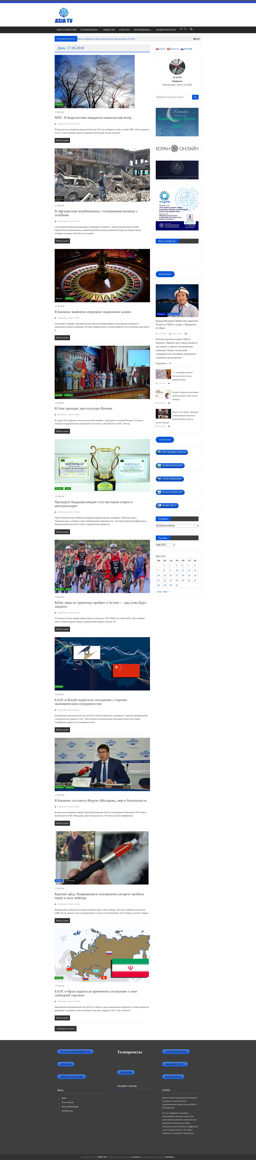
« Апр (158, 591)
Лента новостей (173, 314)
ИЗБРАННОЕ (165, 274)
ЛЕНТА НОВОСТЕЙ (66, 30)
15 (165, 575)
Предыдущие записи (66, 1029)
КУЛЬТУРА (124, 30)
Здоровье (59, 881)
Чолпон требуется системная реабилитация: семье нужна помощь (185, 396)
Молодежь (59, 589)
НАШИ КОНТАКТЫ (166, 30)
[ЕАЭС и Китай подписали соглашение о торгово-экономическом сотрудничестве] (102, 663)
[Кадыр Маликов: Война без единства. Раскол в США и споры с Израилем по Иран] (177, 300)
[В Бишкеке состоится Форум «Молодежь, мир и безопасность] (102, 764)
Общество (59, 104)
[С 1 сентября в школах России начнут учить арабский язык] (163, 374)
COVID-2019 (165, 439)
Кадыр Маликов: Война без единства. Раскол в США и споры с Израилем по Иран (177, 324)
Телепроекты (129, 1052)
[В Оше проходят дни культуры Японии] (102, 372)
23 (170, 580)
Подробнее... (162, 363)
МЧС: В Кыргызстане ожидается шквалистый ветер (93, 118)
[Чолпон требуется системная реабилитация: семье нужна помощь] (163, 393)
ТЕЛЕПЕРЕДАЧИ (88, 30)
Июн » (166, 591)
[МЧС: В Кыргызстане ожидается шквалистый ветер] (95, 81)
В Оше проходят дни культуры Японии (83, 408)
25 (183, 580)
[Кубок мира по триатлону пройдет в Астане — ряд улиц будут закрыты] (102, 566)
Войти (64, 1098)
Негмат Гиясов (176, 334)
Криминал (59, 298)
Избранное (161, 314)
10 (177, 570)
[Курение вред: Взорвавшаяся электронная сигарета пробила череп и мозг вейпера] (102, 857)
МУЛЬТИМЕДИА (142, 30)
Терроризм (59, 198)
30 (170, 585)
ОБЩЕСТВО (109, 30)
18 (183, 575)
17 (177, 575)
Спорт (68, 489)
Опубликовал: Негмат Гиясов (68, 124)
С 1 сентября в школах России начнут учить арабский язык (182, 376)
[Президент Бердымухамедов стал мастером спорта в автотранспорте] (102, 465)
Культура (59, 395)
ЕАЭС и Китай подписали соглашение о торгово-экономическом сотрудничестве (91, 702)
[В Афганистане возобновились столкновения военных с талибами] (102, 175)
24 (177, 580)
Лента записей (67, 1102)
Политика (59, 489)
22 (165, 580)
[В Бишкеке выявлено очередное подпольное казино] (102, 275)
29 (165, 585)
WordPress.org (67, 1111)
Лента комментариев (70, 1107)
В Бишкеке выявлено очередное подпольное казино (93, 312)
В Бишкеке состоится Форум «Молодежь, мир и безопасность (101, 800)
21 (158, 580)
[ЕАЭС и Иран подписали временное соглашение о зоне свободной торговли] (102, 955)
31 (177, 585)
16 (170, 575)
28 (158, 585)
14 (158, 575)
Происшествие (70, 881)
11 (183, 570)
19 (189, 575)
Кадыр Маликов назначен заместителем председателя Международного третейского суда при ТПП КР (127, 39)
